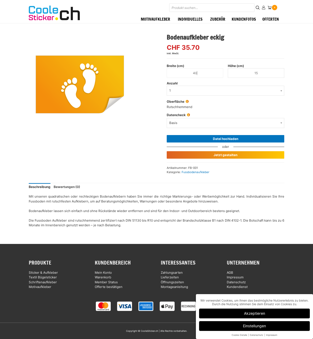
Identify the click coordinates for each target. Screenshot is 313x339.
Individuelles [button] (190, 19)
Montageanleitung (174, 287)
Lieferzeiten (170, 277)
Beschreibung (39, 187)
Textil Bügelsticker (43, 277)
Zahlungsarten (172, 273)
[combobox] (225, 123)
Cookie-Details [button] (240, 335)
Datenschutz (236, 282)
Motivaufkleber (40, 287)
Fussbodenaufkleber (195, 172)
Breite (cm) (175, 66)
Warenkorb (103, 277)
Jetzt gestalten (225, 155)
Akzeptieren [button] (254, 313)
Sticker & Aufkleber (43, 273)
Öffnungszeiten (172, 282)
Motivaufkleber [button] (155, 19)
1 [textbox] (170, 90)
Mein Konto (103, 273)
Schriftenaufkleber (43, 282)
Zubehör (217, 19)
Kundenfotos (244, 19)
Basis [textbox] (173, 123)
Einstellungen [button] (254, 326)
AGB (230, 273)
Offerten (270, 19)
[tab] (39, 187)
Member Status (106, 282)
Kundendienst (237, 287)
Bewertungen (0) (67, 187)
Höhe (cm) (236, 66)
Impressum (235, 277)
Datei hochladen (225, 139)
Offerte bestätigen (108, 287)
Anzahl (172, 83)
